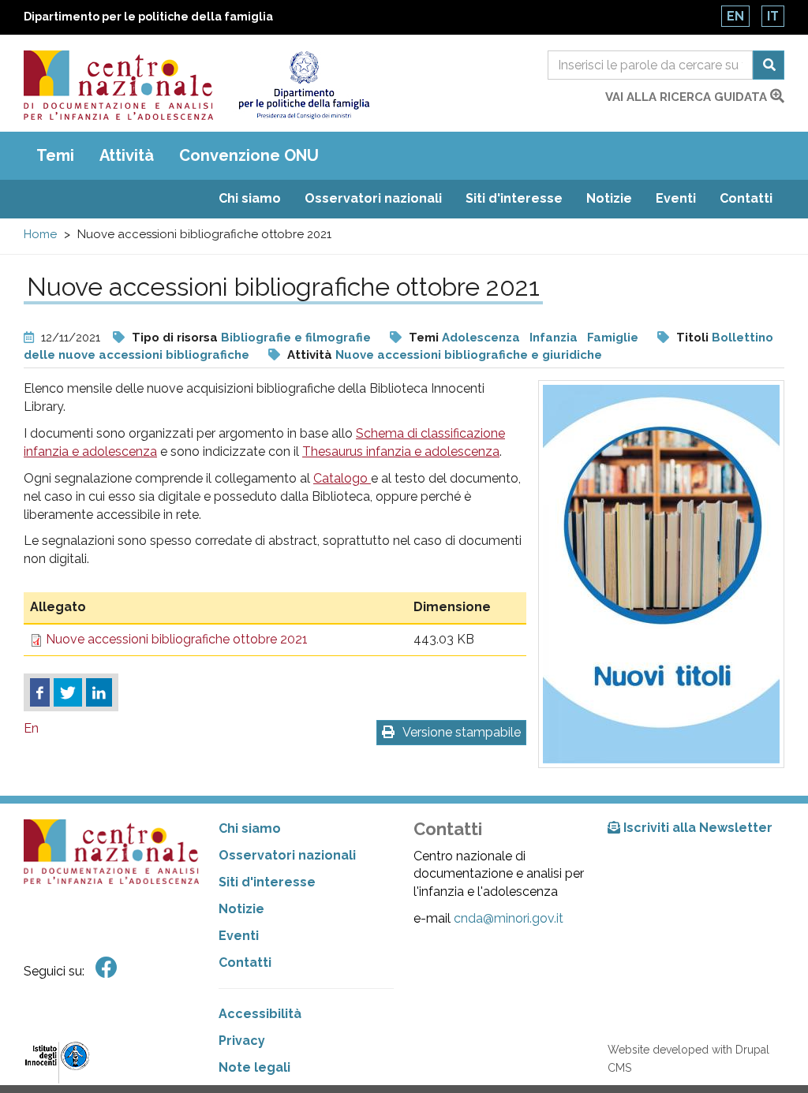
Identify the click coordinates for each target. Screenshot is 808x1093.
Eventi (676, 198)
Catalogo (342, 478)
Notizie (609, 198)
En (735, 16)
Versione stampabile (461, 732)
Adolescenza (481, 337)
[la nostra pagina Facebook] (106, 968)
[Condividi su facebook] (40, 692)
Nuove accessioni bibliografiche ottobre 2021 (177, 639)
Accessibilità (260, 1013)
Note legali (254, 1067)
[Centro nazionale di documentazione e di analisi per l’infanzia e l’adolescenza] (118, 85)
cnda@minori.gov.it (508, 918)
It (773, 16)
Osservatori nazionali (373, 198)
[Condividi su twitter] (68, 692)
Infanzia (553, 337)
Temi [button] (55, 155)
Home (40, 234)
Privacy (242, 1040)
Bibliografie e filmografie (296, 337)
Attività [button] (126, 155)
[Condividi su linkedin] (99, 692)
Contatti (746, 198)
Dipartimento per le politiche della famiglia (148, 16)
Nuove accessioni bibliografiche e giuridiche (468, 355)
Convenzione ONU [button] (249, 155)
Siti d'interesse (514, 198)
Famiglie (612, 337)
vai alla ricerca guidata (687, 97)
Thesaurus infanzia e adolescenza (400, 451)
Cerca (768, 65)
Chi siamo (250, 198)
